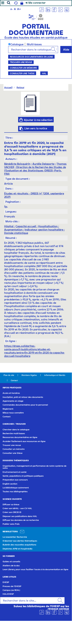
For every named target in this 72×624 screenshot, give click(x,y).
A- (11, 9)
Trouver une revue (21, 62)
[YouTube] (60, 9)
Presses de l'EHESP (12, 586)
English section (10, 484)
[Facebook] (54, 9)
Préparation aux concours (15, 480)
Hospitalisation (48, 226)
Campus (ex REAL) (11, 590)
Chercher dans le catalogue (16, 430)
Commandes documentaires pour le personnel (25, 405)
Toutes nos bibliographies (15, 491)
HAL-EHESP (8, 594)
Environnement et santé (14, 472)
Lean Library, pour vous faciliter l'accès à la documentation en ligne (35, 569)
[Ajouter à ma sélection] (21, 119)
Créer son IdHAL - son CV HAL (17, 508)
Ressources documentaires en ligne (31, 56)
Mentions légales (29, 375)
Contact (14, 380)
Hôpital (9, 226)
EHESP (6, 582)
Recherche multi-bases (14, 433)
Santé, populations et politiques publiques (23, 476)
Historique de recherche (15, 3)
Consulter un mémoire (23, 68)
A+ (19, 9)
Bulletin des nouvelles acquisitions (19, 545)
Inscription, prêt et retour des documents (23, 397)
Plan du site (8, 375)
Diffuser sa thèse (11, 504)
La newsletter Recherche (15, 537)
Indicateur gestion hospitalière (44, 229)
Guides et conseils (11, 561)
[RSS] (41, 9)
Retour (20, 87)
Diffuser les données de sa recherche (21, 520)
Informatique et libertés (54, 375)
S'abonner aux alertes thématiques (20, 541)
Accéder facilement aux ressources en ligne (24, 441)
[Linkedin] (48, 9)
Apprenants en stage (13, 401)
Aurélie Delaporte (43, 163)
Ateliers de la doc (11, 566)
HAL (44, 73)
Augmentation (13, 229)
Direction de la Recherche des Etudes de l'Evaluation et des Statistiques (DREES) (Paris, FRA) (35, 170)
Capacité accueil (26, 226)
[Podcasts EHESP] (67, 9)
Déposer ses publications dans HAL (20, 516)
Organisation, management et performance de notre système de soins (34, 467)
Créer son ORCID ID (12, 512)
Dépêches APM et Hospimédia (17, 549)
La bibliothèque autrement (16, 488)
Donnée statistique (16, 232)
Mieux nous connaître (13, 413)
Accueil (8, 87)
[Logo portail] (36, 16)
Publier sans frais (11, 524)
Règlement (8, 409)
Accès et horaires (11, 393)
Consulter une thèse (22, 73)
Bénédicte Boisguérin (17, 163)
